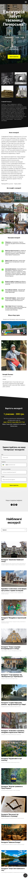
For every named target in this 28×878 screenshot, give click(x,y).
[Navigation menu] (26, 2)
